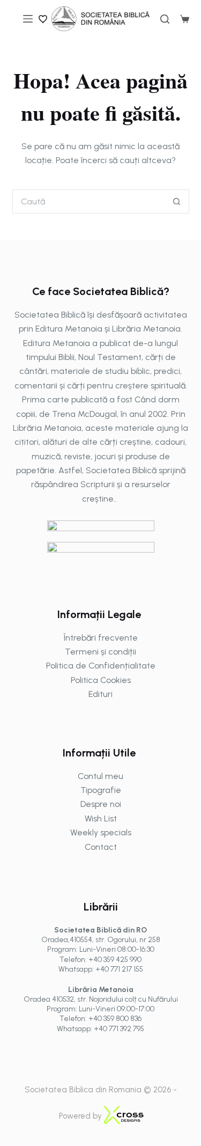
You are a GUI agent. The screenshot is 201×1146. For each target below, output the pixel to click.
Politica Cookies (101, 680)
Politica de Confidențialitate (100, 665)
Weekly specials (100, 832)
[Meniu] (28, 19)
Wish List (101, 818)
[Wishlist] (43, 19)
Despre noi (100, 804)
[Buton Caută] (177, 201)
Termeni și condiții (100, 652)
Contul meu (100, 776)
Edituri (100, 694)
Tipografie (100, 790)
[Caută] (164, 19)
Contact (101, 847)
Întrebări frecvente (101, 638)
